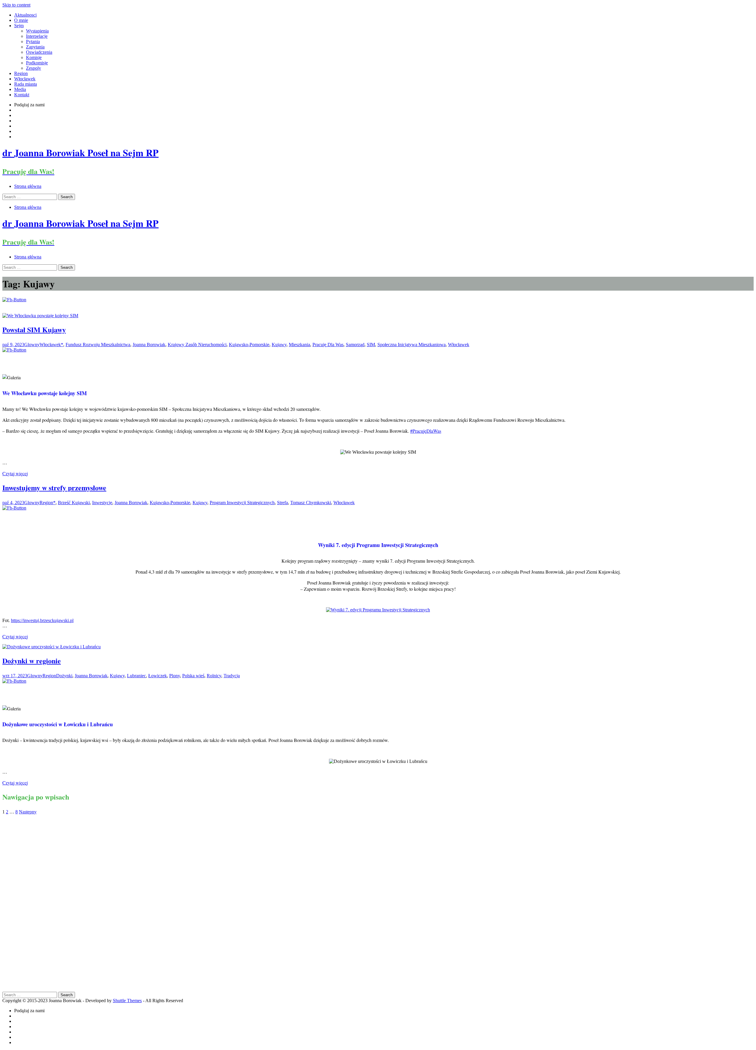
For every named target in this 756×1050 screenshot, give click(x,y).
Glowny (32, 344)
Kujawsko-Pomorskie (249, 344)
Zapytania (35, 46)
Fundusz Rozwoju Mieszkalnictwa (98, 344)
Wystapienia (37, 30)
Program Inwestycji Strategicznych (242, 502)
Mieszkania (299, 344)
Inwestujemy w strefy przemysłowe (54, 487)
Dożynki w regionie (31, 660)
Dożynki (64, 675)
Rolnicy (214, 675)
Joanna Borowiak (149, 344)
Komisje (34, 57)
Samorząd (355, 344)
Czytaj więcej (15, 473)
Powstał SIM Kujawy (34, 329)
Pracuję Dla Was (327, 344)
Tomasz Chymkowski (310, 502)
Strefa (282, 502)
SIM (371, 344)
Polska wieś (193, 675)
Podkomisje (37, 62)
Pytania (33, 41)
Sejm (19, 25)
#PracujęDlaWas (425, 431)
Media (20, 89)
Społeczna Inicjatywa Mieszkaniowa (411, 344)
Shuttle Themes (127, 1000)
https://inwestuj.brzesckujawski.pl (42, 620)
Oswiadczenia (39, 52)
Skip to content (16, 4)
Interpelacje (37, 36)
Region (21, 73)
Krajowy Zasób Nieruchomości (197, 344)
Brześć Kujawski (74, 502)
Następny (28, 811)
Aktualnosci (25, 14)
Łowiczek (157, 675)
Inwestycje (102, 502)
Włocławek (24, 78)
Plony (174, 675)
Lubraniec (136, 675)
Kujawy (279, 344)
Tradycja (232, 675)
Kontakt (21, 94)
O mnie (21, 20)
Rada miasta (25, 84)
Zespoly (33, 68)
